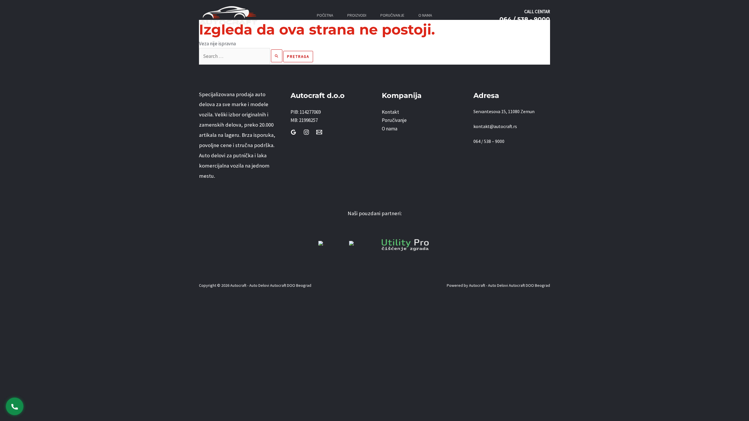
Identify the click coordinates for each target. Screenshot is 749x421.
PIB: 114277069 (306, 112)
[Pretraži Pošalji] (277, 55)
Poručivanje (394, 120)
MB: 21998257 (304, 120)
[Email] (319, 132)
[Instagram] (306, 132)
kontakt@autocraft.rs (495, 126)
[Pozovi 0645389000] (15, 406)
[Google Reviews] (293, 132)
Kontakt (390, 112)
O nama (389, 128)
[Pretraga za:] (241, 56)
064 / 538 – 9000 (488, 141)
